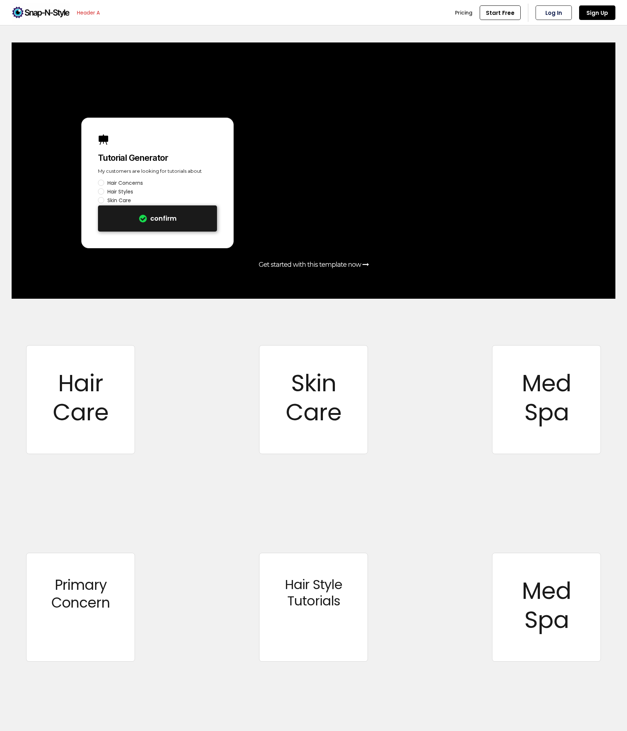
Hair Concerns (125, 182)
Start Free (500, 13)
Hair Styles (120, 191)
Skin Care (119, 200)
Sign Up (597, 13)
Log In (553, 13)
